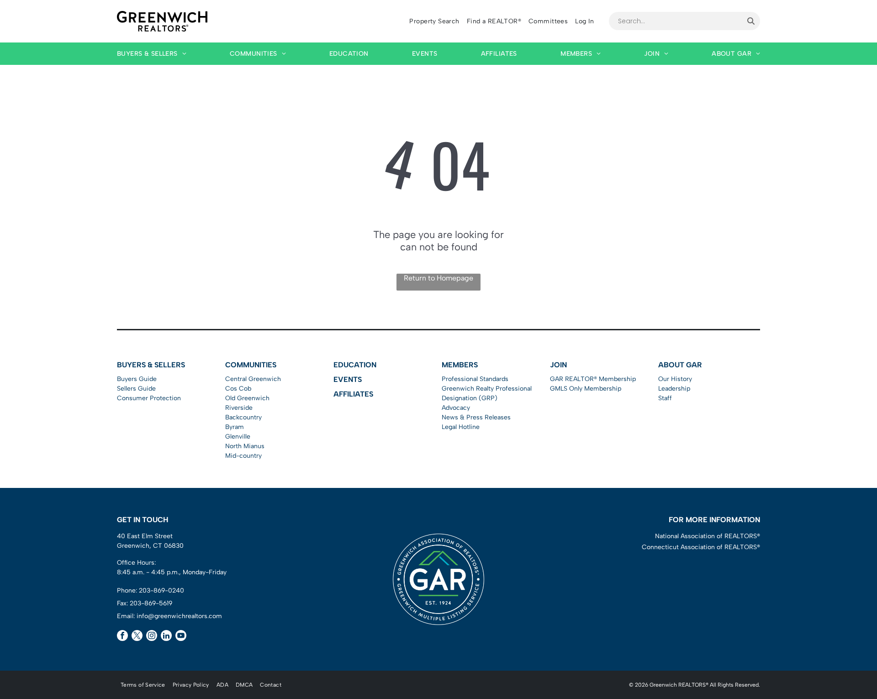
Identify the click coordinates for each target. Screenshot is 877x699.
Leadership (674, 388)
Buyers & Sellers (151, 364)
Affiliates (353, 394)
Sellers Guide (136, 388)
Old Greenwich (247, 398)
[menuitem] (434, 21)
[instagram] (151, 636)
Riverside (239, 408)
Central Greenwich (253, 379)
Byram (234, 427)
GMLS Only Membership (585, 388)
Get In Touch (142, 519)
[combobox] (675, 21)
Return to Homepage (438, 278)
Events (347, 379)
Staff (665, 398)
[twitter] (137, 636)
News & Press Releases (476, 417)
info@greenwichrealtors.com (179, 616)
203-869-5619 (151, 603)
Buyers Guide (137, 379)
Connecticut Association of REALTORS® (701, 547)
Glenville (237, 436)
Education (354, 364)
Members (460, 364)
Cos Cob (238, 388)
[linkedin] (166, 636)
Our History (675, 379)
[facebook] (122, 636)
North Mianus (244, 446)
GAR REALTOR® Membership (593, 379)
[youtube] (180, 636)
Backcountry (243, 417)
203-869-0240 (161, 590)
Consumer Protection (149, 398)
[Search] (751, 21)
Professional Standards (475, 379)
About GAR (680, 364)
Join (558, 364)
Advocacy (456, 408)
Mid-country (243, 456)
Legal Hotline (461, 427)
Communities (250, 364)
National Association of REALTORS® (707, 536)
